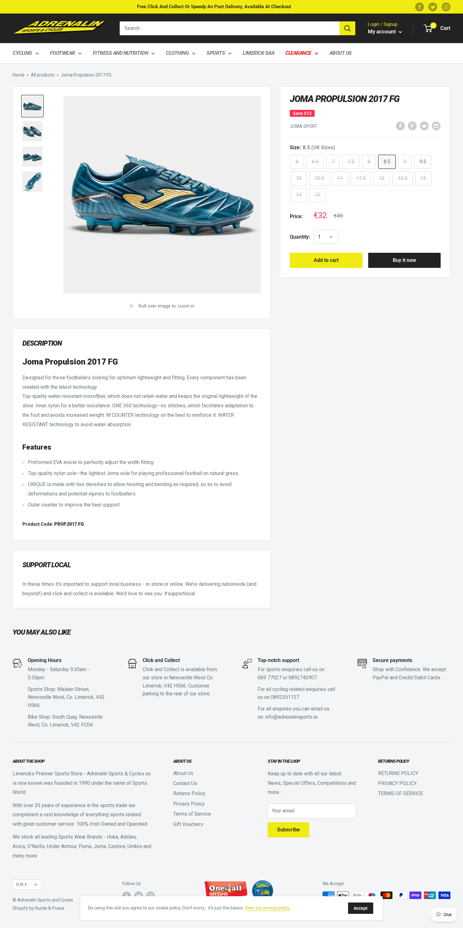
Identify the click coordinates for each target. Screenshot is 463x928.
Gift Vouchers (188, 824)
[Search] (347, 28)
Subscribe (288, 830)
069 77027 (270, 678)
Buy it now (404, 260)
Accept (361, 908)
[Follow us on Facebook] (419, 6)
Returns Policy (189, 793)
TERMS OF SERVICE (400, 793)
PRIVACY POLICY (397, 783)
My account (382, 31)
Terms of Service (192, 814)
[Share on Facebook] (400, 126)
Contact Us (185, 783)
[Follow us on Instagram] (446, 6)
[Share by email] (436, 126)
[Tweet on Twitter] (424, 126)
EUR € (21, 884)
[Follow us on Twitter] (432, 6)
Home (19, 74)
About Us (340, 53)
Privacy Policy (189, 804)
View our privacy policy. (267, 907)
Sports (216, 53)
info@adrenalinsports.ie (291, 717)
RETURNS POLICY (398, 773)
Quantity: (300, 237)
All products (42, 74)
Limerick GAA (258, 53)
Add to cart (326, 260)
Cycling (22, 53)
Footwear (62, 53)
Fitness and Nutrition (120, 53)
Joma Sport (303, 126)
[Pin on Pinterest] (412, 126)
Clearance (298, 53)
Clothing (177, 53)
